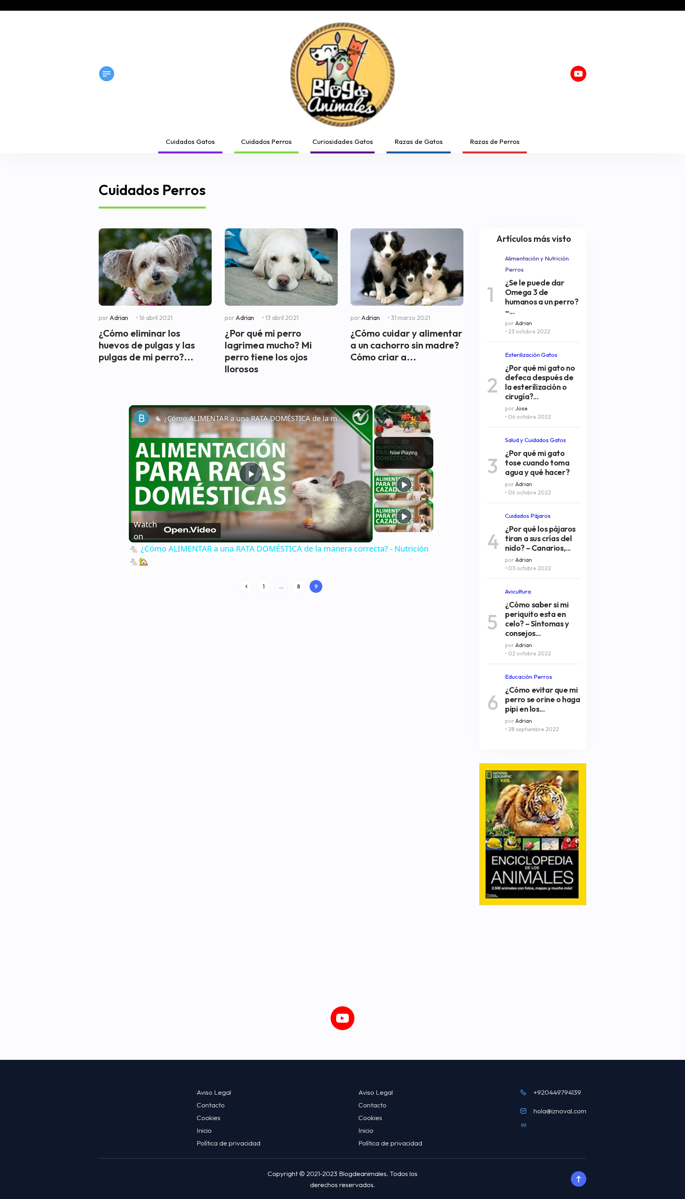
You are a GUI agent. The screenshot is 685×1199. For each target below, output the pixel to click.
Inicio (204, 1130)
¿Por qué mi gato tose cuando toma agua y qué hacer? (537, 462)
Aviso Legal (214, 1092)
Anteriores (246, 586)
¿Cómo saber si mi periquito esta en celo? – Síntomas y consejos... (537, 619)
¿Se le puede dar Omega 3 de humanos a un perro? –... (541, 297)
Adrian (118, 318)
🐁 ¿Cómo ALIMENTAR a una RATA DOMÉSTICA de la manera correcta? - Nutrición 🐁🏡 (249, 418)
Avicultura (518, 591)
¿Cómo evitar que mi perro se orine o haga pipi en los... (542, 699)
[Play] (404, 484)
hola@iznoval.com (560, 1111)
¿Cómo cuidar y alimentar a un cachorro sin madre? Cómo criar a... (406, 345)
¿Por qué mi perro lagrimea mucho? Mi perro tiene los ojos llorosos (268, 351)
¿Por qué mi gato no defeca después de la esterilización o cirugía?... (540, 382)
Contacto (211, 1105)
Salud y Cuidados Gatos (535, 440)
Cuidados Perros (266, 141)
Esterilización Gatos (531, 354)
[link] (141, 418)
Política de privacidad (228, 1143)
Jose (521, 408)
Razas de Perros (495, 141)
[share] (357, 415)
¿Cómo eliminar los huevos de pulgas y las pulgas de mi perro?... (147, 345)
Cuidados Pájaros (528, 515)
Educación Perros (528, 676)
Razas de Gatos (419, 141)
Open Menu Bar (107, 74)
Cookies (208, 1117)
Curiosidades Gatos (342, 141)
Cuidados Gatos (190, 141)
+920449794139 (557, 1092)
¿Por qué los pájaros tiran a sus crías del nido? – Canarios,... (540, 538)
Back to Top (578, 1179)
